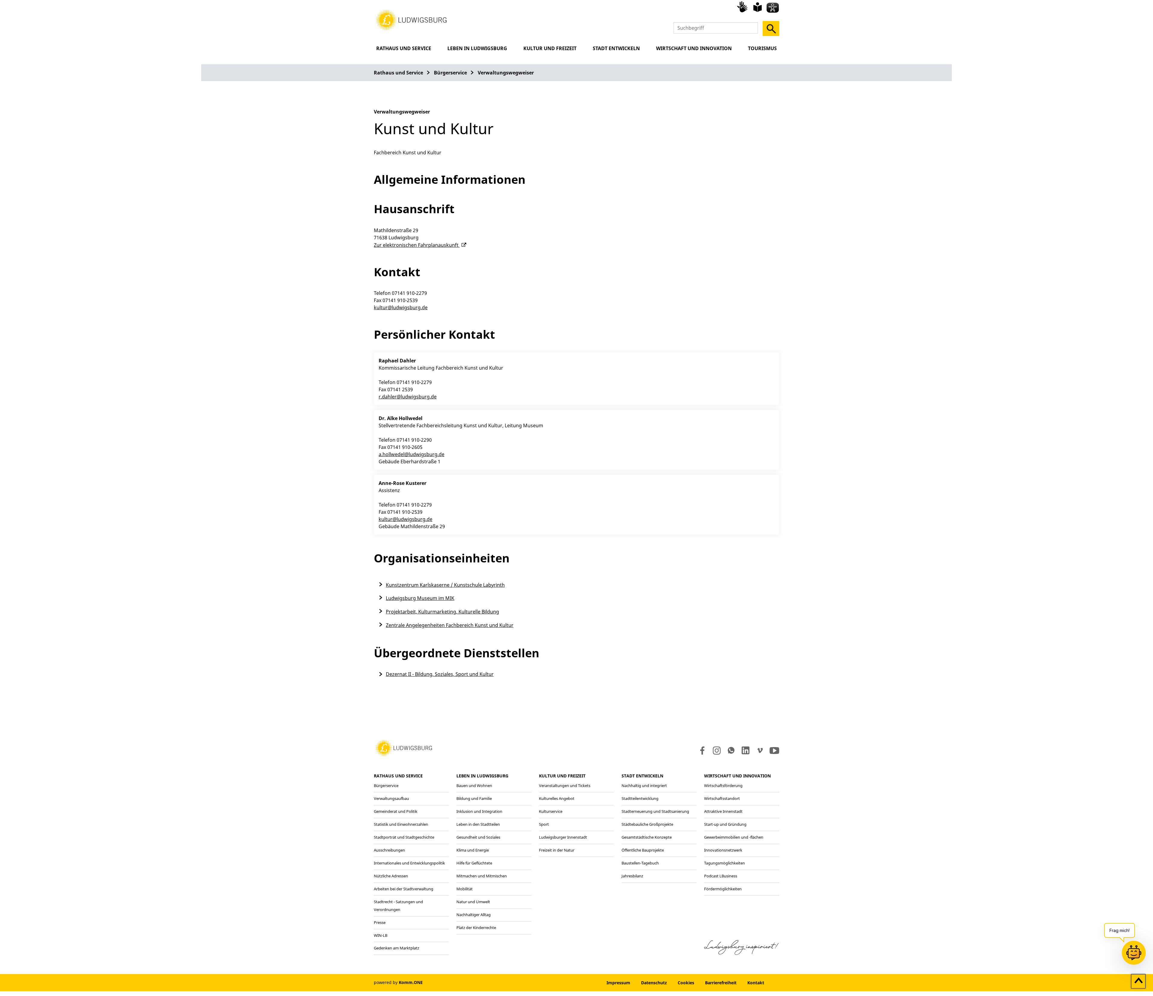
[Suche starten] (771, 28)
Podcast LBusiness (720, 876)
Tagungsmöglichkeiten (724, 863)
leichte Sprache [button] (757, 7)
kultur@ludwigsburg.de (401, 307)
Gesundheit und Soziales (478, 837)
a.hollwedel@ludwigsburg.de (411, 454)
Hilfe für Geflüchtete (474, 863)
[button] (411, 19)
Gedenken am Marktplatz (396, 948)
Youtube (774, 750)
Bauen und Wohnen (474, 785)
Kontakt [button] (755, 982)
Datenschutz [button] (654, 982)
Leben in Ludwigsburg (477, 48)
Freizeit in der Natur (556, 850)
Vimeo (760, 750)
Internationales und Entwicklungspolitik (409, 863)
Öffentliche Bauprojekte (643, 850)
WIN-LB (380, 935)
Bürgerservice (450, 72)
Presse (380, 922)
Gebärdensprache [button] (743, 6)
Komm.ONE (411, 982)
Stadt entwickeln (616, 48)
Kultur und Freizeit (549, 48)
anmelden (583, 982)
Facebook (701, 750)
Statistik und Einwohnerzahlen (401, 824)
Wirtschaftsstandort (722, 798)
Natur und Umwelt (473, 901)
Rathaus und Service (403, 48)
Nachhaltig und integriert (644, 785)
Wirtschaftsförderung (723, 785)
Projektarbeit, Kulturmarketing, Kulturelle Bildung (442, 611)
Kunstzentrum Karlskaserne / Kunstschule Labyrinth (445, 585)
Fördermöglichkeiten (723, 889)
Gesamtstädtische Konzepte (647, 837)
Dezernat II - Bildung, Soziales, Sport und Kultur (440, 674)
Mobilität (464, 889)
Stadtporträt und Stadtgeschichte (404, 837)
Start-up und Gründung (725, 824)
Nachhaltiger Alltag (473, 914)
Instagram (716, 750)
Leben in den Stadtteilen (478, 824)
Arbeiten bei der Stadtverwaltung (403, 889)
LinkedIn (745, 750)
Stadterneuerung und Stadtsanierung (655, 811)
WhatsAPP (731, 750)
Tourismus (762, 48)
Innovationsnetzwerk (723, 850)
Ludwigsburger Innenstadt (563, 837)
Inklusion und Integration (479, 811)
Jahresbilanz (632, 876)
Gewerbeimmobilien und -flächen (733, 837)
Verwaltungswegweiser (506, 72)
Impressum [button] (618, 982)
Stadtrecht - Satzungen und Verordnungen (398, 905)
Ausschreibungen (389, 850)
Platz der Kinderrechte (476, 927)
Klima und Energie (472, 850)
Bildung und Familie (474, 798)
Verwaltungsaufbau (391, 798)
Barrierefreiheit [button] (721, 982)
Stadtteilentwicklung (640, 798)
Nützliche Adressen (391, 876)
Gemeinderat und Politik (395, 811)
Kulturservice (550, 811)
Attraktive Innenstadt (723, 811)
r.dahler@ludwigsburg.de (408, 396)
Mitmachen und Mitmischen (481, 876)
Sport (544, 824)
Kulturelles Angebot (556, 798)
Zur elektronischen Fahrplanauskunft (417, 245)
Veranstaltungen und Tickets (564, 785)
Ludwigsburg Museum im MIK (420, 598)
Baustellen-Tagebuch (640, 863)
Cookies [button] (686, 982)
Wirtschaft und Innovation (694, 48)
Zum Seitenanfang (1138, 981)
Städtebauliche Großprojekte (647, 824)
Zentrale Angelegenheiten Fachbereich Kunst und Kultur (449, 625)
